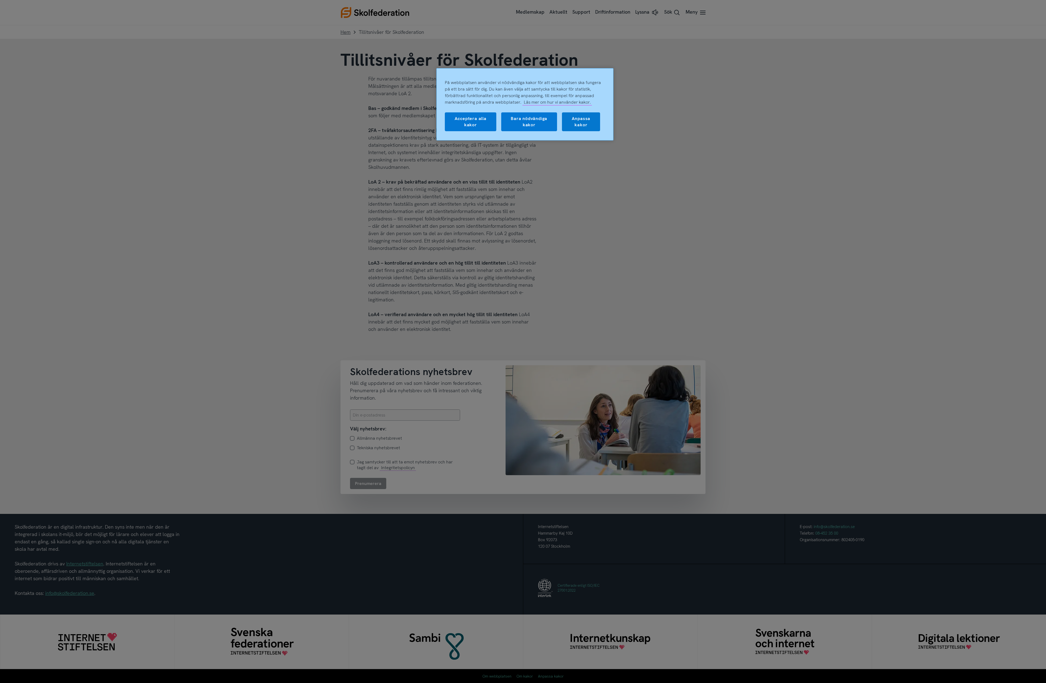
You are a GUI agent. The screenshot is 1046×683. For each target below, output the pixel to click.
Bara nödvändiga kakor (529, 121)
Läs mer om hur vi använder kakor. (557, 102)
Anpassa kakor (581, 121)
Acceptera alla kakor (470, 121)
